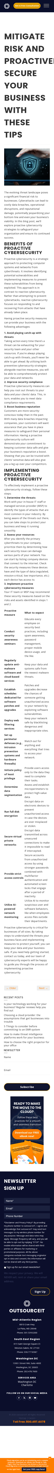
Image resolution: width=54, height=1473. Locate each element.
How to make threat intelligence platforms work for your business (24, 1036)
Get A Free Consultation (27, 5)
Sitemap (22, 1418)
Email (7, 1070)
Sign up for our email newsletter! (23, 1267)
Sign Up (40, 1291)
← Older (11, 988)
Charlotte (27, 1385)
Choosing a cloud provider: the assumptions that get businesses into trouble (26, 1018)
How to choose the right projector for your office (26, 1043)
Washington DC (27, 1381)
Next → (43, 988)
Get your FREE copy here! (34, 1469)
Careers (31, 1418)
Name (7, 1057)
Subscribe (27, 1087)
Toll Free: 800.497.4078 (29, 1422)
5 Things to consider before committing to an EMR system (22, 1028)
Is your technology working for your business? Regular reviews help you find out (25, 1007)
